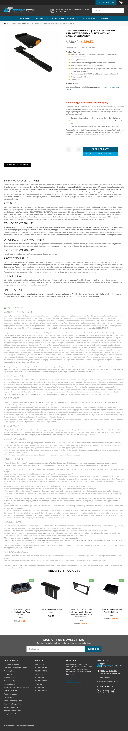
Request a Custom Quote (100, 154)
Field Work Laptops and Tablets (15, 668)
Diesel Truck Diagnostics (13, 701)
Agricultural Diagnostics (12, 710)
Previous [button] (4, 605)
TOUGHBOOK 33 (41, 681)
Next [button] (124, 605)
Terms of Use (71, 680)
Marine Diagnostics (11, 707)
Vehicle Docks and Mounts (65, 19)
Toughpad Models (10, 694)
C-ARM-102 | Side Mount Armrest (51, 610)
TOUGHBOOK (23, 19)
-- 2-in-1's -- (39, 674)
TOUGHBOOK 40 (41, 671)
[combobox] (105, 10)
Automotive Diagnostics (12, 704)
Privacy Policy (71, 678)
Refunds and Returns (73, 683)
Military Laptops (9, 677)
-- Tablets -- (39, 684)
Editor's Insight (9, 697)
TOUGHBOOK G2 (41, 677)
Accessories (40, 19)
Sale (31, 580)
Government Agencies (12, 681)
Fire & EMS (8, 674)
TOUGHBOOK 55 (41, 668)
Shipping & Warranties (17, 165)
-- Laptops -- (39, 664)
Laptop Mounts (9, 684)
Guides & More (89, 19)
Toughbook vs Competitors (14, 714)
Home (6, 23)
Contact (105, 19)
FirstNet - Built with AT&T (13, 691)
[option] (19, 602)
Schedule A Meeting (106, 2)
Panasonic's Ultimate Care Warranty (16, 687)
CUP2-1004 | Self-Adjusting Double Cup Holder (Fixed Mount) (20, 612)
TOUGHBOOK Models (12, 664)
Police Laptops (9, 671)
